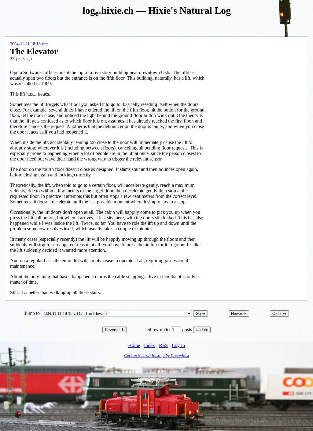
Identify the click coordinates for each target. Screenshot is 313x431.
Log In (178, 345)
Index (149, 345)
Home (134, 345)
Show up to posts (170, 329)
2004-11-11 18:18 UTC (29, 44)
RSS (163, 345)
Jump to (32, 313)
